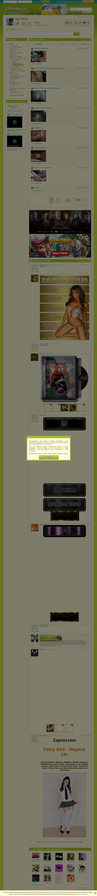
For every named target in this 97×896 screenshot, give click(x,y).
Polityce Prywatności (82, 894)
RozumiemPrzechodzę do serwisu (49, 457)
